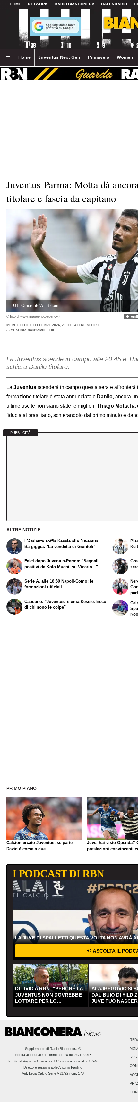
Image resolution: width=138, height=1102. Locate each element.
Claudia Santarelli (30, 330)
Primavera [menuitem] (98, 57)
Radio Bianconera (75, 4)
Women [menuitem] (125, 57)
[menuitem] (8, 57)
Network (38, 4)
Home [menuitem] (24, 57)
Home (15, 4)
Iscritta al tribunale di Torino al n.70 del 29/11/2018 (52, 1055)
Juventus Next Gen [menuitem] (59, 57)
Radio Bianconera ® (65, 1049)
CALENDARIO (114, 4)
